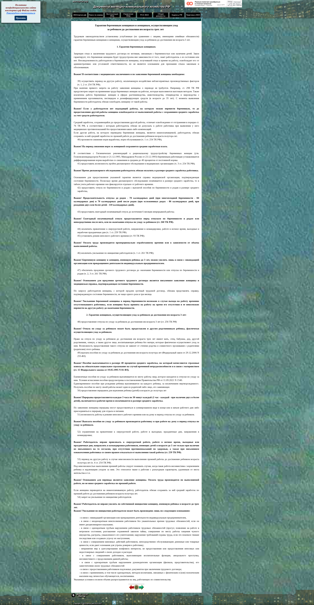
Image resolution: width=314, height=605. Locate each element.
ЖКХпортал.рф (79, 15)
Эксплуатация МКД (112, 15)
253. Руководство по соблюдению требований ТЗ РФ (114, 20)
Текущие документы (80, 20)
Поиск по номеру (96, 15)
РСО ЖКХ (144, 15)
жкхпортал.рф (80, 1)
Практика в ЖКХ (193, 15)
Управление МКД (128, 15)
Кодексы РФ (177, 15)
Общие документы (160, 15)
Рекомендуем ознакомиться (21, 13)
